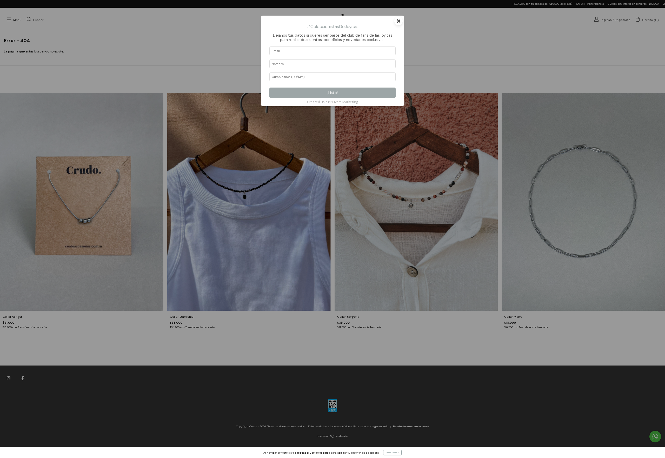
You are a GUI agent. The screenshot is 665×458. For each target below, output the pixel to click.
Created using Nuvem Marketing (332, 102)
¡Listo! (333, 92)
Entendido (392, 452)
